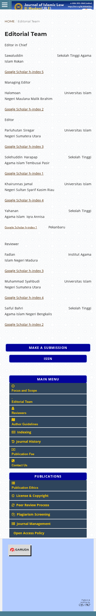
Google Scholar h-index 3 (24, 146)
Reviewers (19, 413)
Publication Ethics (25, 487)
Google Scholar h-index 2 (24, 109)
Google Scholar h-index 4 (24, 200)
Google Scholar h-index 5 (24, 72)
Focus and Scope (24, 390)
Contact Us (19, 465)
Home (10, 21)
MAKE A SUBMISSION (48, 347)
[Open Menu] (4, 4)
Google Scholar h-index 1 (24, 173)
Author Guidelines (25, 424)
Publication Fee (23, 454)
